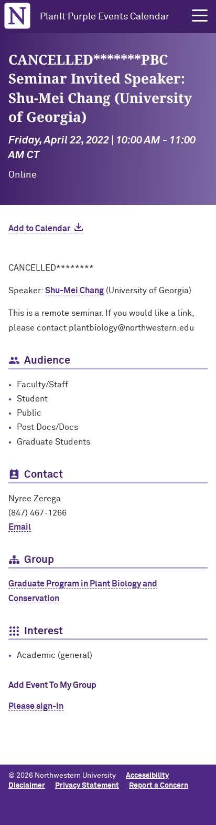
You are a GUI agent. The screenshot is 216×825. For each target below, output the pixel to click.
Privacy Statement (87, 785)
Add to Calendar (39, 228)
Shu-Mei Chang (74, 290)
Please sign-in (35, 706)
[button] (200, 15)
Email (19, 527)
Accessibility (147, 775)
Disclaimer (26, 785)
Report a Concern (158, 785)
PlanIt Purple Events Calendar (104, 17)
